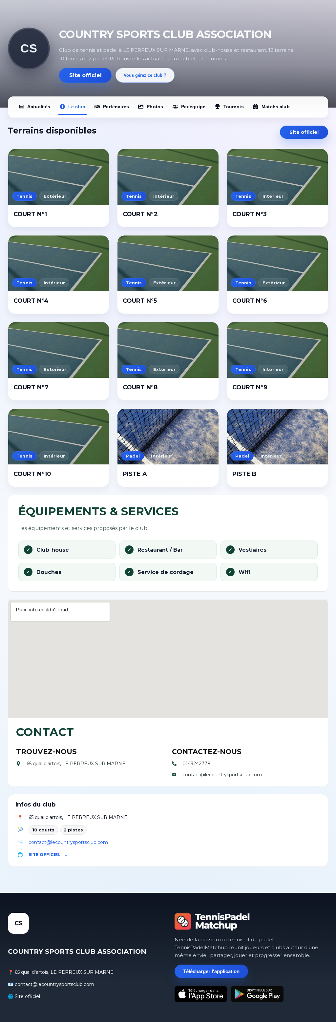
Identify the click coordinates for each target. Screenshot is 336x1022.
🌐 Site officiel (24, 996)
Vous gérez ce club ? (145, 75)
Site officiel (85, 75)
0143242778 (196, 763)
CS (28, 48)
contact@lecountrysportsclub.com (68, 842)
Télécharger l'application (211, 971)
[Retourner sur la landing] (212, 921)
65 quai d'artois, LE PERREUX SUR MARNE (78, 817)
